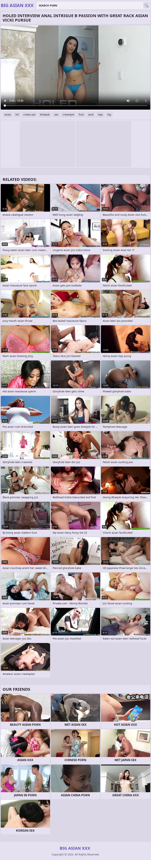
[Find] (146, 5)
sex (56, 114)
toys (100, 114)
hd (17, 114)
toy (109, 114)
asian (7, 114)
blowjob (45, 114)
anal (91, 114)
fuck (81, 114)
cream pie (29, 114)
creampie (68, 114)
